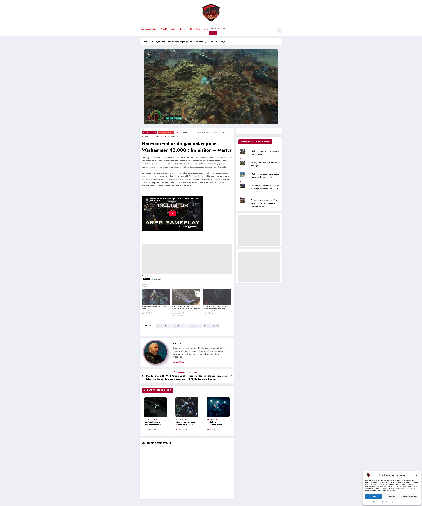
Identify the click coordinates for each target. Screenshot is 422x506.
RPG (154, 132)
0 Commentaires (172, 136)
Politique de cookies (378, 502)
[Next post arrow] (231, 376)
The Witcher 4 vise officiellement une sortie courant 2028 (154, 423)
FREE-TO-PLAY (194, 29)
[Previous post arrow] (142, 376)
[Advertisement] (187, 259)
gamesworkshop (184, 132)
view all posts (179, 362)
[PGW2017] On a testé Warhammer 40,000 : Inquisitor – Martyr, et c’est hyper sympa (186, 308)
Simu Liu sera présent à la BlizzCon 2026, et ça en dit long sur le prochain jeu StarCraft (186, 423)
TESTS (205, 29)
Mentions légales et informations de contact (398, 502)
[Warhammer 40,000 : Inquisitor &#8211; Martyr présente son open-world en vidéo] (217, 297)
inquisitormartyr (196, 132)
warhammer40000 (220, 132)
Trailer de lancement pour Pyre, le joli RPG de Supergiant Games (208, 377)
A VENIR (164, 29)
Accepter (374, 496)
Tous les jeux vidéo (148, 29)
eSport (173, 29)
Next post (193, 372)
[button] (418, 475)
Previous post (179, 372)
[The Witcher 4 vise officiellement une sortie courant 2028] (155, 407)
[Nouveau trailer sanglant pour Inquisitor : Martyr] (156, 297)
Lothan (146, 136)
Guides (182, 29)
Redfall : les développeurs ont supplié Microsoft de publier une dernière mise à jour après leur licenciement (216, 423)
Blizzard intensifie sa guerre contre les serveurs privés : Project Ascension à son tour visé (265, 188)
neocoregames (207, 132)
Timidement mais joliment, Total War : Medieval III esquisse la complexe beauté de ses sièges (264, 203)
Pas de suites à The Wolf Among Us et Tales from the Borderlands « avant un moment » (165, 377)
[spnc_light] (279, 30)
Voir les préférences (410, 496)
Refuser (392, 496)
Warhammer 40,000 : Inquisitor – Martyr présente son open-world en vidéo (216, 307)
